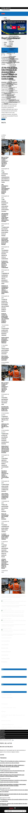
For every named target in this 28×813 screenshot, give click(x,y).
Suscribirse (2, 734)
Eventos (11, 44)
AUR (5, 84)
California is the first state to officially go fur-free (5, 425)
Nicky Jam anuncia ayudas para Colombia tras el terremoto (5, 516)
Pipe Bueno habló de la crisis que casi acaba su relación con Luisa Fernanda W (5, 474)
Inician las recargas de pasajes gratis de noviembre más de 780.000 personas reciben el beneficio (5, 318)
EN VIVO (3, 13)
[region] (5, 129)
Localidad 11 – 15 (11, 53)
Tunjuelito (11, 85)
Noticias (15, 82)
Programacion (12, 48)
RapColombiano (9, 84)
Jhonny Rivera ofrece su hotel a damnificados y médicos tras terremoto (5, 496)
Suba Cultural (8, 85)
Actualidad (3, 82)
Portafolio (11, 49)
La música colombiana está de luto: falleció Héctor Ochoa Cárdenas (5, 536)
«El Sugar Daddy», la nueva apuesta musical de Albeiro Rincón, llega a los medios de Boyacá (5, 564)
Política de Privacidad (6, 694)
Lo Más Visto (7, 19)
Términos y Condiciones (6, 697)
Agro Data (11, 41)
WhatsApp (2, 738)
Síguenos (2, 732)
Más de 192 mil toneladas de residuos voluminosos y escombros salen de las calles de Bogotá (4, 162)
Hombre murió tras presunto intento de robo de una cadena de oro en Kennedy (5, 241)
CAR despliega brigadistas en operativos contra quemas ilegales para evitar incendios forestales (5, 217)
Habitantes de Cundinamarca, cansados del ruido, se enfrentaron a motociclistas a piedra (4, 289)
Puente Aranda (12, 64)
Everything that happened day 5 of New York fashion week (5, 408)
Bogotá (5, 51)
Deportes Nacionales (14, 36)
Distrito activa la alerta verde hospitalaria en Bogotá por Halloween (5, 340)
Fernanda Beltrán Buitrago (9, 57)
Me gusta (2, 730)
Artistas (11, 43)
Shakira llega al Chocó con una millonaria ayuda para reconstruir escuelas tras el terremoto (5, 449)
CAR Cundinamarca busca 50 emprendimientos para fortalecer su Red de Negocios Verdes (5, 189)
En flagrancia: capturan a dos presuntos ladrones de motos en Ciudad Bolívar (4, 264)
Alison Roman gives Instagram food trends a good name (5, 358)
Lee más (3, 119)
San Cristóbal (12, 80)
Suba (10, 54)
